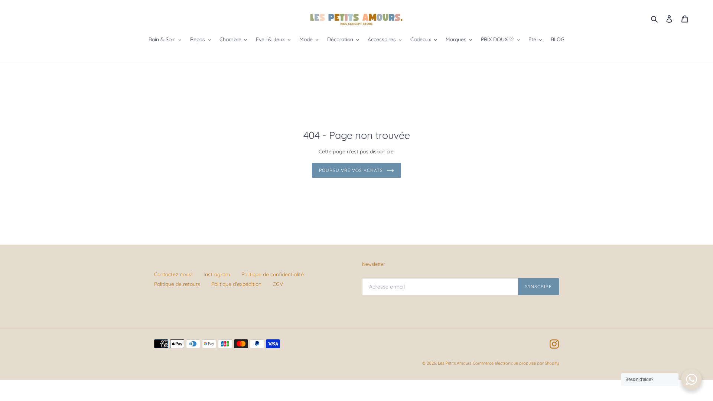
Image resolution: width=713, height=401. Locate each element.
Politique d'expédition (236, 284)
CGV (278, 284)
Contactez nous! (173, 274)
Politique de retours (177, 284)
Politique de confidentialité (272, 274)
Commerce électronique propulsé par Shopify (516, 363)
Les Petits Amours (454, 363)
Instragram (217, 274)
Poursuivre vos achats (350, 170)
